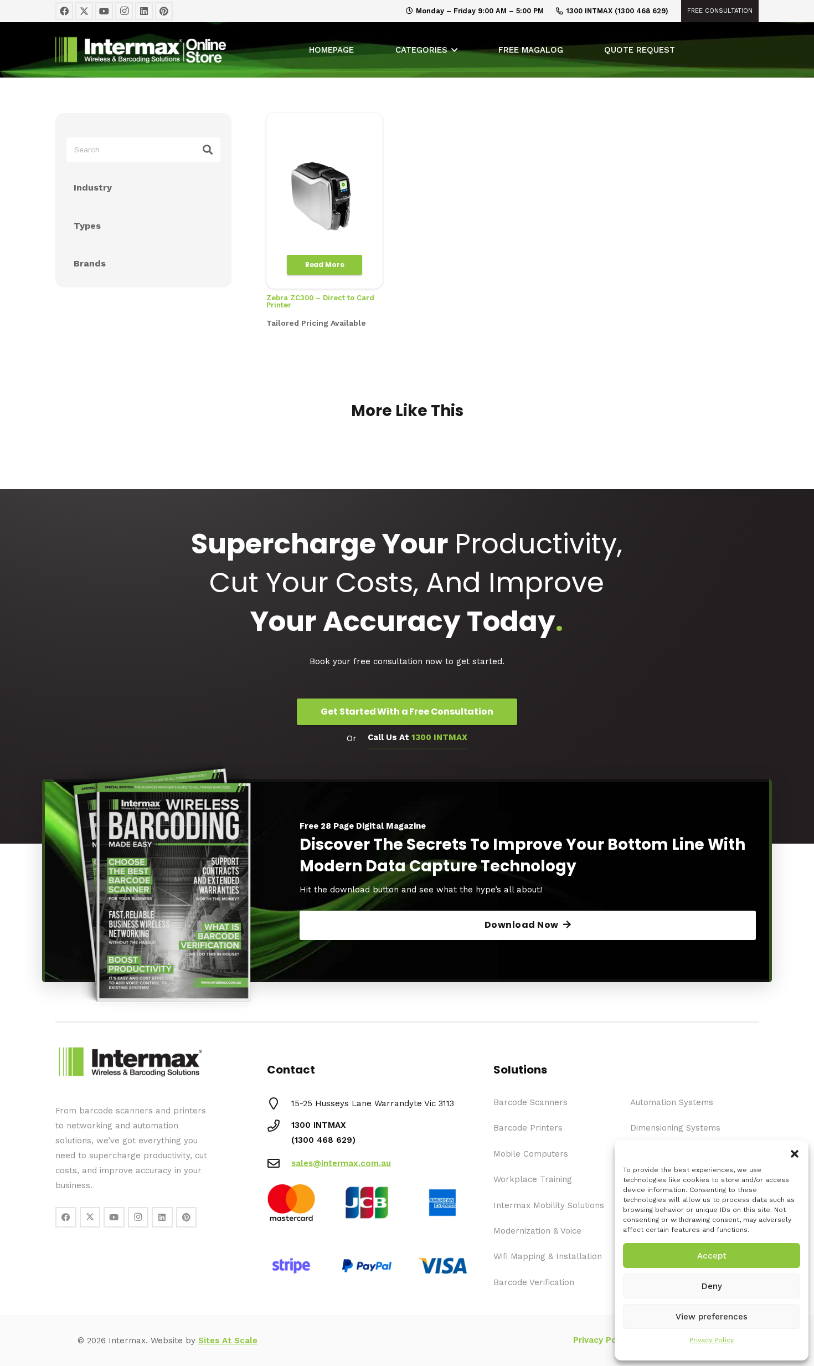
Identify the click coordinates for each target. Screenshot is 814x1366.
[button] (794, 1153)
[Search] (207, 149)
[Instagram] (124, 11)
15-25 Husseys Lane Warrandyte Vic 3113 (372, 1103)
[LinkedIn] (144, 11)
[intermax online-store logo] (182, 49)
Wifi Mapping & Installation (547, 1256)
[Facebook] (64, 11)
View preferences (712, 1317)
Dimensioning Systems (675, 1128)
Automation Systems (671, 1102)
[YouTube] (104, 11)
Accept (712, 1256)
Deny (712, 1286)
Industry (93, 187)
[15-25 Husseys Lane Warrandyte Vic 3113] (279, 1103)
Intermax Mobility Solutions (548, 1205)
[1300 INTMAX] (279, 1125)
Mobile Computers (530, 1154)
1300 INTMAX (318, 1125)
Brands (90, 263)
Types (87, 225)
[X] (84, 11)
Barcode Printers (528, 1128)
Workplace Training (532, 1179)
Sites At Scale (227, 1341)
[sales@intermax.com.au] (279, 1163)
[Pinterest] (164, 11)
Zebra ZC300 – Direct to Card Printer (320, 301)
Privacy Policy (711, 1340)
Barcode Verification (533, 1282)
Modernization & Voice (537, 1231)
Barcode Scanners (530, 1102)
